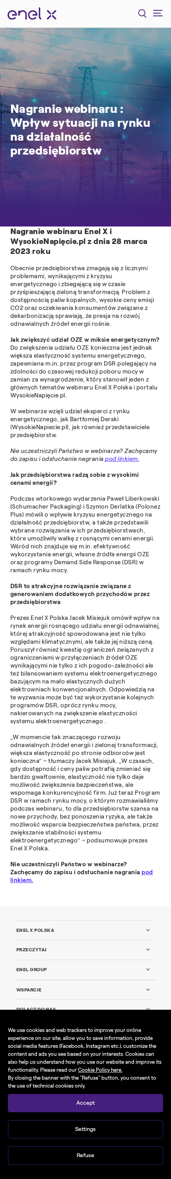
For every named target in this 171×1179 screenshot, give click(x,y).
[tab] (83, 930)
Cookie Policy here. (100, 1070)
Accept (85, 1103)
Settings (85, 1129)
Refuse (85, 1155)
